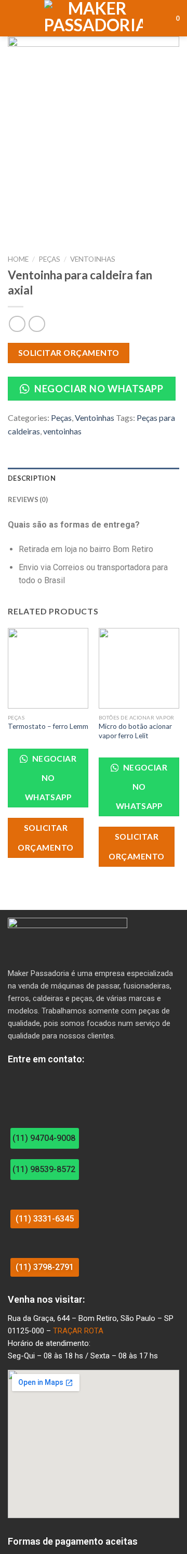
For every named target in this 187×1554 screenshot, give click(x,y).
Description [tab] (32, 478)
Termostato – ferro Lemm (48, 726)
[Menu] (14, 18)
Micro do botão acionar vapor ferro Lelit (135, 731)
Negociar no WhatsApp (98, 388)
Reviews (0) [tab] (28, 499)
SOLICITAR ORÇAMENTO (68, 352)
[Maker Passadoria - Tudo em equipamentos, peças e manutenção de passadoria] (93, 18)
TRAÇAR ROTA (78, 1330)
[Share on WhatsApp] (14, 445)
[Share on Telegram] (65, 445)
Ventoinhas (92, 259)
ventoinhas (62, 431)
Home (18, 259)
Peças (49, 259)
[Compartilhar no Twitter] (39, 445)
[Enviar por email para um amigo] (52, 445)
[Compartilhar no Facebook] (27, 445)
